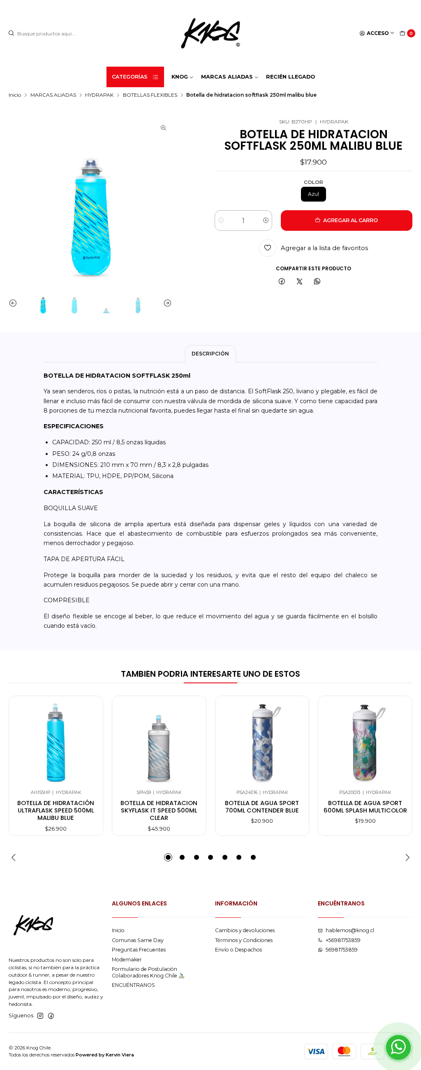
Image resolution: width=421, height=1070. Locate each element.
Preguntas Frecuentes (139, 950)
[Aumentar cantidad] (266, 220)
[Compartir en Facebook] (282, 282)
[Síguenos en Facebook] (51, 1016)
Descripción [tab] (210, 353)
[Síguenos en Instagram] (40, 1016)
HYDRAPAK (99, 95)
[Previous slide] (15, 302)
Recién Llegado (290, 77)
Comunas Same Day (138, 940)
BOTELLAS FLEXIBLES (150, 95)
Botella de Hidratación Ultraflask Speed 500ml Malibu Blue (55, 810)
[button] (168, 857)
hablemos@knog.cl (350, 930)
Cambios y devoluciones (245, 930)
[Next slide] (166, 302)
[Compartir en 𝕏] (300, 282)
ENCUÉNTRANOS (133, 985)
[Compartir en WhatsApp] (317, 282)
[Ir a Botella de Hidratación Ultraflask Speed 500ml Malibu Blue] (56, 742)
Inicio (15, 95)
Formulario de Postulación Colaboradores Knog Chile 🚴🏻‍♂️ (148, 972)
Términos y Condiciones (244, 940)
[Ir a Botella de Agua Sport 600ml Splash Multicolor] (365, 742)
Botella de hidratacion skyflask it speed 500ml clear (158, 810)
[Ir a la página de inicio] (210, 33)
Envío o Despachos (238, 950)
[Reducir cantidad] (221, 220)
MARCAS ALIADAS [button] (227, 77)
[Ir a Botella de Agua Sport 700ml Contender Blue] (262, 742)
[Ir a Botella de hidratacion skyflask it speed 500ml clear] (158, 742)
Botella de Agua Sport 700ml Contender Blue (262, 807)
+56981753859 (343, 940)
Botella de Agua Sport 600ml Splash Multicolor (365, 807)
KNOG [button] (179, 77)
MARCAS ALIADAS (53, 95)
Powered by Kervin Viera (105, 1055)
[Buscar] (12, 33)
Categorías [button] (130, 77)
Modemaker (127, 959)
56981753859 (342, 950)
